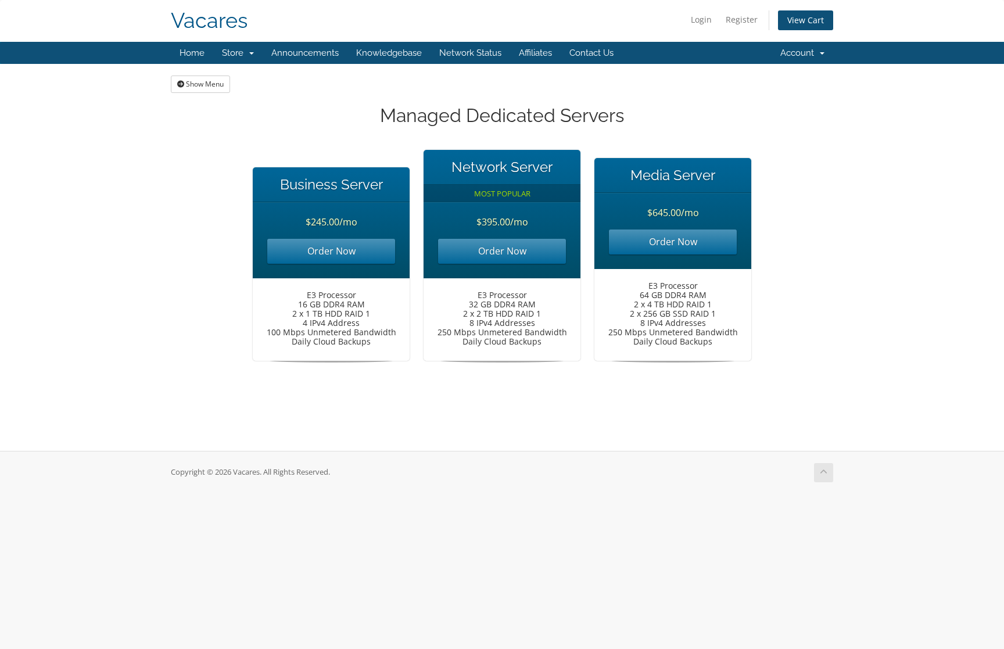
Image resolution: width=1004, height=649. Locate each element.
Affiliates (535, 53)
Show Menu (204, 84)
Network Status (470, 53)
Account (799, 53)
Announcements (305, 53)
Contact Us (591, 53)
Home (192, 53)
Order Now (331, 251)
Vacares (209, 20)
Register (742, 19)
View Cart (805, 20)
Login (701, 19)
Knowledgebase (389, 53)
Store (235, 53)
